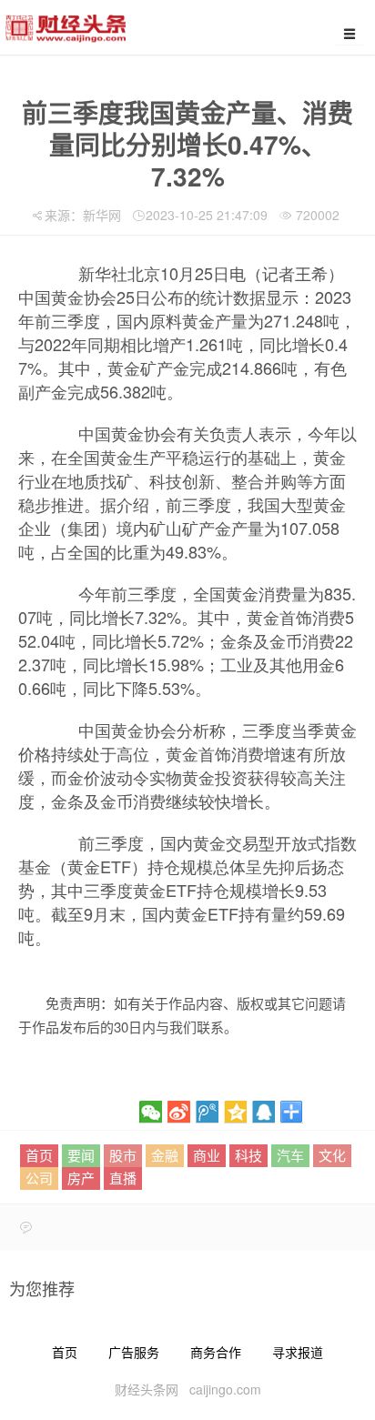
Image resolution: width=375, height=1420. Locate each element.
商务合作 (215, 1352)
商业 (206, 1154)
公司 (39, 1177)
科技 (248, 1154)
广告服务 (133, 1352)
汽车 (290, 1154)
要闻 (81, 1154)
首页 (39, 1154)
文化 (332, 1154)
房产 (81, 1177)
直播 (123, 1177)
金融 (164, 1154)
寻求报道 (297, 1352)
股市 (123, 1154)
